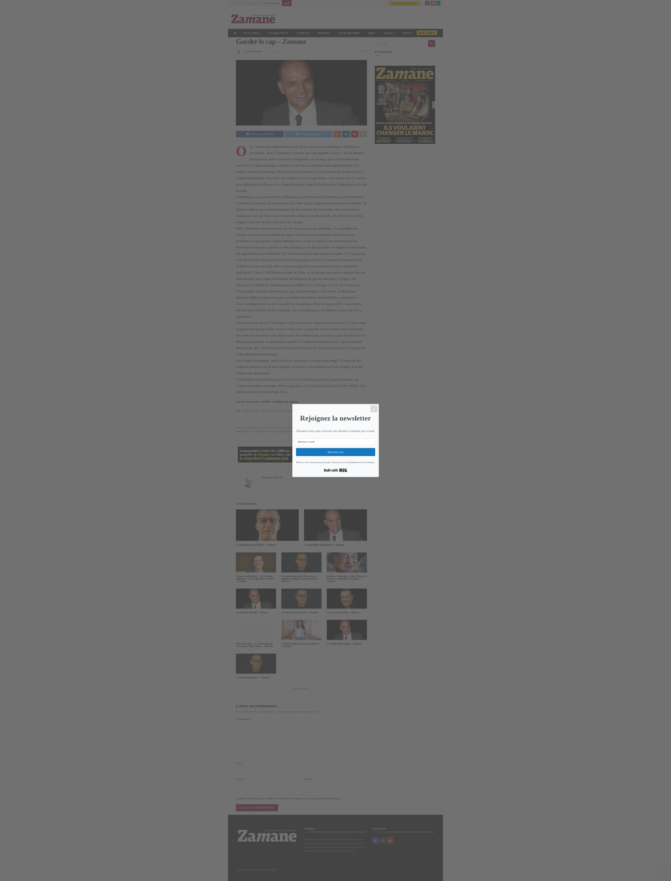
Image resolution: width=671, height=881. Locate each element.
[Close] (373, 408)
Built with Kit (335, 470)
